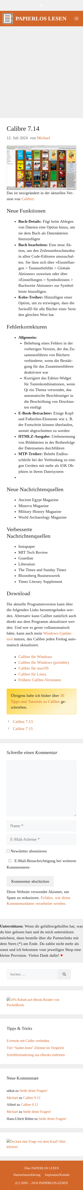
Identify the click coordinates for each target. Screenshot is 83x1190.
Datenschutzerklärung (27, 1175)
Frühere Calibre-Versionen (39, 680)
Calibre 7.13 (23, 721)
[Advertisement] (41, 70)
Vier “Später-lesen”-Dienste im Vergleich (35, 1048)
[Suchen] (64, 974)
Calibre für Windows (35, 656)
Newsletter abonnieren (28, 851)
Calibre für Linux (32, 674)
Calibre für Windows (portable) (43, 662)
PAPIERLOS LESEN (40, 18)
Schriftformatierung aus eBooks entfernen (36, 1055)
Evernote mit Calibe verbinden (28, 1041)
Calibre (27, 199)
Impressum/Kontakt (57, 1175)
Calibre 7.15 (23, 728)
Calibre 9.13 (31, 1098)
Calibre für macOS (33, 668)
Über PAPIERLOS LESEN (41, 1168)
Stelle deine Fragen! (33, 1091)
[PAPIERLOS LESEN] (7, 18)
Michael (12, 1098)
